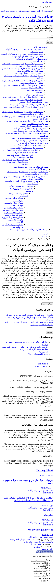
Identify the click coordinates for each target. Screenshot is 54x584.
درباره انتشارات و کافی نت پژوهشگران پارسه (29, 104)
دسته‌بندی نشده (41, 366)
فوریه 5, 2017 (47, 505)
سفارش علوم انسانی (34, 95)
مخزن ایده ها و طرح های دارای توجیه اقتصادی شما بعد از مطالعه (15, 162)
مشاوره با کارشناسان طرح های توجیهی (26, 148)
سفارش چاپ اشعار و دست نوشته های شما (30, 138)
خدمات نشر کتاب (41, 47)
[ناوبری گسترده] (52, 35)
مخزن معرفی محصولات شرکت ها (33, 143)
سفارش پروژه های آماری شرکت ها (28, 145)
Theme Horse (36, 544)
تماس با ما (43, 352)
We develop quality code (38, 354)
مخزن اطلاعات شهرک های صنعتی (33, 102)
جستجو (50, 37)
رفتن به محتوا (47, 549)
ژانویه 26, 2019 (47, 488)
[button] (44, 551)
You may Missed (44, 470)
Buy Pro (39, 92)
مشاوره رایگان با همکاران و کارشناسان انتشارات (22, 64)
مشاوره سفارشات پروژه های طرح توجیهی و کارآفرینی (12, 219)
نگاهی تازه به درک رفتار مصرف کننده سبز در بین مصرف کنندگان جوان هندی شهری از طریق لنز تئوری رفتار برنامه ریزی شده (29, 317)
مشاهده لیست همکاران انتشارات (29, 66)
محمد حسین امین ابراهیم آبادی (40, 490)
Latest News (43, 364)
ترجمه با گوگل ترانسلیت (38, 169)
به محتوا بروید (47, 2)
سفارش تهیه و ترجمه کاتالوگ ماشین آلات (31, 128)
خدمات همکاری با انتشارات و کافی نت (32, 59)
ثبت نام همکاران (36, 61)
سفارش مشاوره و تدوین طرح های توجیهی (30, 131)
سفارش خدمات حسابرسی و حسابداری (31, 140)
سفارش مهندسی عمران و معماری (28, 73)
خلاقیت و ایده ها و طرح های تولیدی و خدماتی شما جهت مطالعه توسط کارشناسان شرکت (28, 499)
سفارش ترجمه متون (34, 90)
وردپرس (36, 547)
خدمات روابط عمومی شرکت (21, 186)
